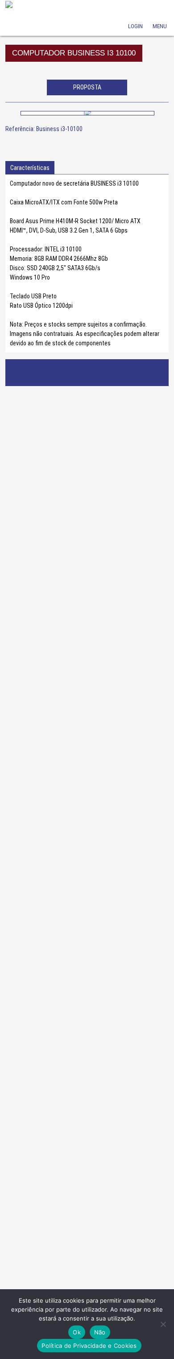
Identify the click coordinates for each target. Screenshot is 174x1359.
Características (30, 167)
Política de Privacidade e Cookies (89, 1345)
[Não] (162, 1324)
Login (135, 14)
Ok (77, 1332)
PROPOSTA (87, 87)
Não (100, 1332)
